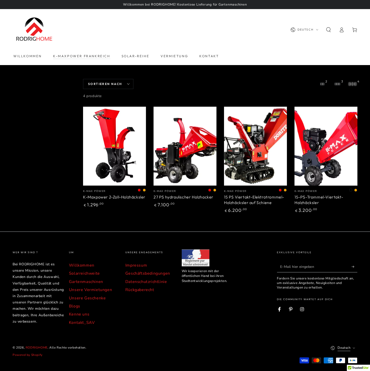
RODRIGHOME (37, 348)
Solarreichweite (84, 273)
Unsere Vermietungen (90, 290)
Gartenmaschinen (86, 281)
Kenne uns (79, 314)
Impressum (136, 265)
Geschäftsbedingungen (147, 273)
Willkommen (81, 265)
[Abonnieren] (354, 266)
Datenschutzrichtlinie (146, 281)
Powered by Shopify (28, 355)
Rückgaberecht (139, 290)
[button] (328, 29)
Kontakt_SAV (82, 322)
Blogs (74, 306)
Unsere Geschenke (87, 298)
